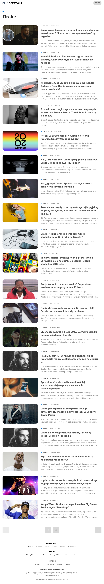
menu (97, 3)
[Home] (14, 3)
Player (76, 555)
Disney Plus (30, 555)
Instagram (50, 564)
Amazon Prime (42, 555)
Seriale (55, 547)
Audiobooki (72, 547)
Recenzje (39, 547)
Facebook (37, 564)
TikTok (68, 564)
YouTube (60, 564)
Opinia (47, 547)
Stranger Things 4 (56, 555)
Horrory (68, 555)
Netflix (30, 547)
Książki (62, 547)
